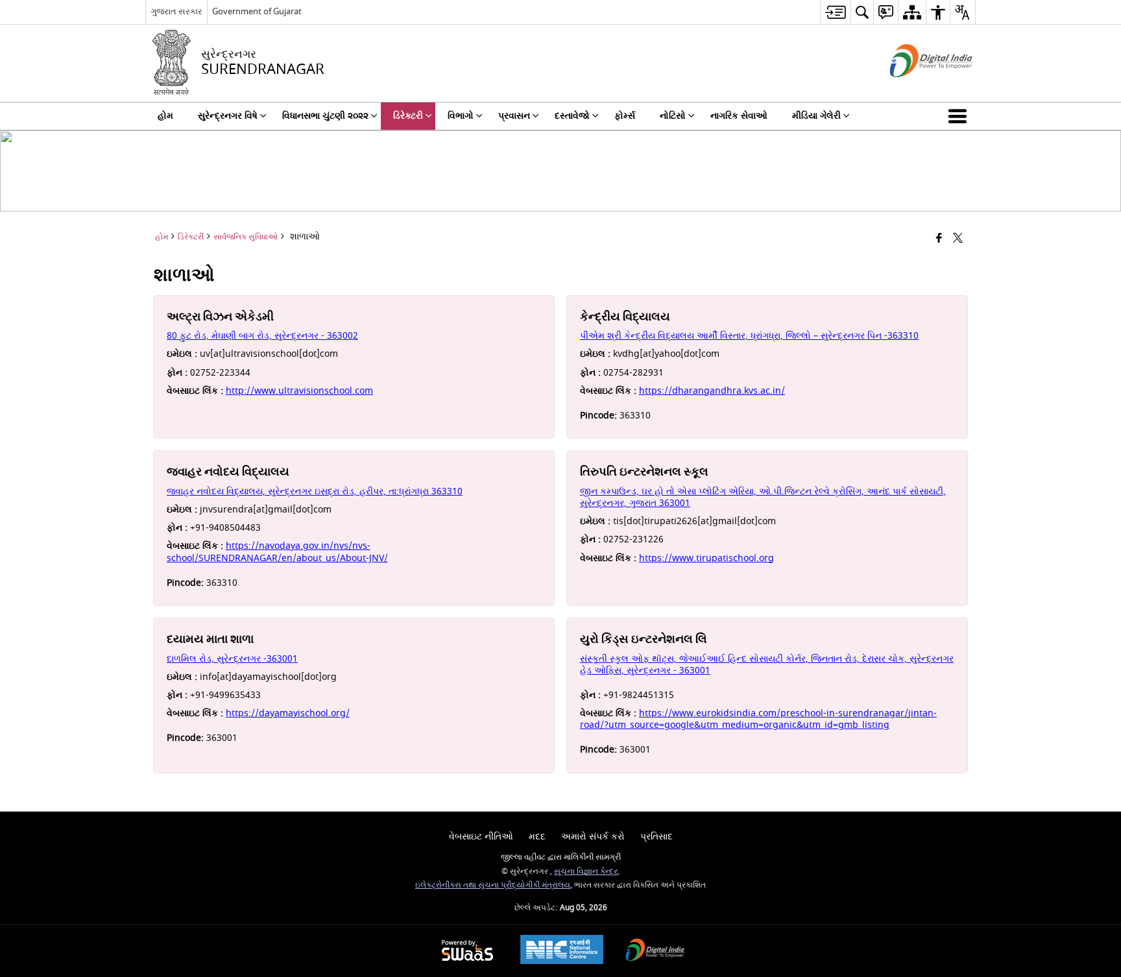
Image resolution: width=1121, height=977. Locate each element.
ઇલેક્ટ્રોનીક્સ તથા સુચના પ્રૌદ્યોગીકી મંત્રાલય (492, 885)
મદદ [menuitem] (537, 836)
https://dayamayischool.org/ (288, 713)
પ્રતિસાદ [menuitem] (656, 836)
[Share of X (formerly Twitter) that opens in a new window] (958, 239)
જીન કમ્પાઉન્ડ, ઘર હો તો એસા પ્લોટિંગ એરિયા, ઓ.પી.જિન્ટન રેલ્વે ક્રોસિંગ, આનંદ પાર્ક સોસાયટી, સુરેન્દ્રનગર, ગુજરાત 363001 (763, 497)
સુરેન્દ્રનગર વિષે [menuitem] (228, 116)
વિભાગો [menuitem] (461, 116)
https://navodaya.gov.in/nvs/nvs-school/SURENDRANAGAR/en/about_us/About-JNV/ (277, 551)
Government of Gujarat (257, 11)
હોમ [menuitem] (165, 116)
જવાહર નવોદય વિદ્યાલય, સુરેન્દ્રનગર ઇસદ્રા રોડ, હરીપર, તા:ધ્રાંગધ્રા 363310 (315, 491)
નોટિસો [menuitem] (673, 116)
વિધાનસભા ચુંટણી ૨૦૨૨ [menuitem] (325, 116)
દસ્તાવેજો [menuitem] (572, 116)
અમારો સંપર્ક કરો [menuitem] (593, 836)
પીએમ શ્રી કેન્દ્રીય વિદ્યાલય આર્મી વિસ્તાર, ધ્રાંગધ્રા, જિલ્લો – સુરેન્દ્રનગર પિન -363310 (749, 336)
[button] (960, 116)
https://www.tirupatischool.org (706, 558)
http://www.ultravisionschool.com (299, 391)
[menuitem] (835, 12)
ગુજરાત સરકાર (176, 11)
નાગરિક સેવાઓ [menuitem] (738, 116)
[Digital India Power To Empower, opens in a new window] (655, 951)
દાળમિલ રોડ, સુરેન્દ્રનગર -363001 (232, 659)
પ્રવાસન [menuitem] (514, 116)
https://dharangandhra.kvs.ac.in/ (712, 391)
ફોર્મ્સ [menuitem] (624, 116)
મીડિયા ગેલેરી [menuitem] (816, 116)
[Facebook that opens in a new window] (939, 239)
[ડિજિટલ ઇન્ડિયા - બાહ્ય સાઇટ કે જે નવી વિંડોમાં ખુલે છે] (915, 88)
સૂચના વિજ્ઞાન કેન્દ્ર (586, 871)
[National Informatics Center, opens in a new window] (562, 951)
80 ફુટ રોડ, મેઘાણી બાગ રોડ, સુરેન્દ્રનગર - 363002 (262, 336)
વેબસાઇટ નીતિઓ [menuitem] (481, 836)
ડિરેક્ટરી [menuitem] (408, 116)
